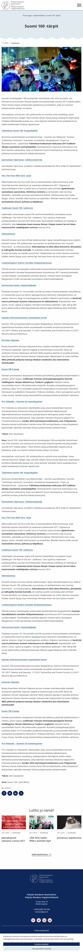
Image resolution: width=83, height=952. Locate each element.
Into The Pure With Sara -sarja (16, 175)
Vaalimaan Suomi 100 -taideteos (17, 208)
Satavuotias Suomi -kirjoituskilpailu (19, 285)
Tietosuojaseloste (41, 930)
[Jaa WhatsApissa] (21, 793)
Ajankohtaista (39, 15)
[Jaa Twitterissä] (9, 793)
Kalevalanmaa (8, 233)
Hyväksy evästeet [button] (41, 944)
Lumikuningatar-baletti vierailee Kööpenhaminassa (27, 263)
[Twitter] (39, 920)
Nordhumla (15, 43)
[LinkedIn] (50, 920)
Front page (27, 15)
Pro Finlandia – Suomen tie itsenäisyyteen (22, 401)
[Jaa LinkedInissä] (15, 793)
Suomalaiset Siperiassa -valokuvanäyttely (22, 159)
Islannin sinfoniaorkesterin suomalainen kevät (24, 317)
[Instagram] (44, 920)
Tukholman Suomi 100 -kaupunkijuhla (20, 130)
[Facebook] (33, 920)
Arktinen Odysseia (10, 340)
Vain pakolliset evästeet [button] (41, 948)
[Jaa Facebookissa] (4, 793)
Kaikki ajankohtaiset (40, 854)
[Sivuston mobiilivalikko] (79, 5)
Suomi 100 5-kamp (10, 369)
